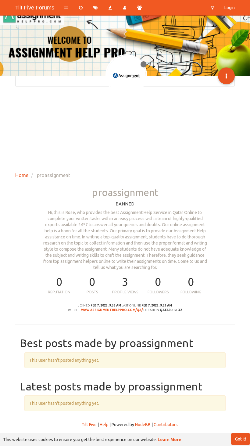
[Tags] (95, 7)
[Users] (124, 7)
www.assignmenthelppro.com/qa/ (112, 310)
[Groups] (139, 7)
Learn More (169, 439)
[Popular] (110, 7)
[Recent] (80, 7)
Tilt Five (89, 424)
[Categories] (66, 7)
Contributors (166, 424)
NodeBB (143, 424)
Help (104, 424)
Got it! (240, 439)
